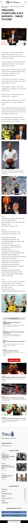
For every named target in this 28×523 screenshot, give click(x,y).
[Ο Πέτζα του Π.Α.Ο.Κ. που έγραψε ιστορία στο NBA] (14, 409)
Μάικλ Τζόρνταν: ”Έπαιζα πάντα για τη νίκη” (12, 397)
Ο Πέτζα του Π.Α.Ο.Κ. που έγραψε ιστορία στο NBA (13, 418)
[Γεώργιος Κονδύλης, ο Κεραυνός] (22, 477)
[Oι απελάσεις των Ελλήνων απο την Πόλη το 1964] (22, 467)
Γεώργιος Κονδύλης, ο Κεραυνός (11, 350)
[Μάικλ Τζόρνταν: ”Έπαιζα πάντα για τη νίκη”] (14, 389)
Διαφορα (4, 321)
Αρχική (2, 6)
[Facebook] (2, 25)
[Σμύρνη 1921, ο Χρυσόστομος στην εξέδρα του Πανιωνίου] (22, 457)
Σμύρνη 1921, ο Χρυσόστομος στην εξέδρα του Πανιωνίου (13, 332)
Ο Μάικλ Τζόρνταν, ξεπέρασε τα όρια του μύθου (13, 377)
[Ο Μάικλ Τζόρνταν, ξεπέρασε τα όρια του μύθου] (14, 368)
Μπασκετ (7, 6)
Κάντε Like (22, 512)
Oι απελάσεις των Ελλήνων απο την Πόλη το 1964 (8, 467)
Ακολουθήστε (22, 515)
